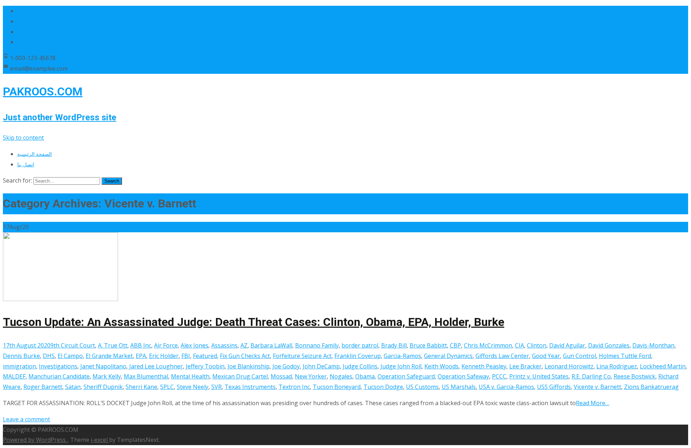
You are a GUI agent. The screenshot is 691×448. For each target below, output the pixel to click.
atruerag (667, 387)
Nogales (341, 376)
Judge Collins (360, 366)
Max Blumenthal (146, 376)
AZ (244, 345)
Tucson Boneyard (337, 387)
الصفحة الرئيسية (34, 154)
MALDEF (14, 376)
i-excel (100, 440)
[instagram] (20, 32)
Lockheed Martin (663, 366)
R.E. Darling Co (591, 376)
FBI (185, 356)
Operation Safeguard (406, 376)
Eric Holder (164, 356)
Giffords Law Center (502, 356)
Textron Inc (294, 387)
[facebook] (20, 11)
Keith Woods (441, 366)
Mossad (281, 376)
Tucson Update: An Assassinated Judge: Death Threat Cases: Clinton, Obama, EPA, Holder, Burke (253, 322)
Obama (365, 376)
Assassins (224, 345)
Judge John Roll (400, 366)
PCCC (499, 376)
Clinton (536, 345)
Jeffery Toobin (205, 366)
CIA (519, 345)
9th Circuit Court (72, 345)
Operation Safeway (463, 376)
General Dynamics (448, 356)
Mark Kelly (106, 376)
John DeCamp (321, 366)
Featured (205, 356)
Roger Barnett (42, 387)
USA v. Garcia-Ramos (506, 387)
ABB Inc (140, 345)
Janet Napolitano (103, 366)
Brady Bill (394, 345)
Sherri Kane (141, 387)
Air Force (166, 345)
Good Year (546, 356)
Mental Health (190, 376)
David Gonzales (608, 345)
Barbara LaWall (271, 345)
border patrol (360, 345)
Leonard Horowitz (569, 366)
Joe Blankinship (248, 366)
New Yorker (311, 376)
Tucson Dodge (383, 387)
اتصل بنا (25, 164)
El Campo (70, 356)
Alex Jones (194, 345)
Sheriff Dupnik (103, 387)
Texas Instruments (250, 387)
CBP (455, 345)
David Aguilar (567, 345)
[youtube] (20, 42)
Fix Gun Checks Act (245, 356)
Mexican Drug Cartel (240, 376)
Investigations (58, 366)
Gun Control (579, 356)
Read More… (592, 403)
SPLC (167, 387)
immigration (19, 366)
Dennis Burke (21, 356)
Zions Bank (639, 387)
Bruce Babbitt (428, 345)
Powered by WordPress (35, 440)
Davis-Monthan (653, 345)
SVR (216, 387)
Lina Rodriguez (616, 366)
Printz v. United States (539, 376)
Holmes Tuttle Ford (625, 356)
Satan (73, 387)
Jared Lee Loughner (156, 366)
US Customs (422, 387)
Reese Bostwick (634, 376)
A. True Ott (112, 345)
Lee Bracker (525, 366)
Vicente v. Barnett (597, 387)
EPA (141, 356)
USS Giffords (554, 387)
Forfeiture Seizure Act (302, 356)
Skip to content (23, 138)
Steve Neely (192, 387)
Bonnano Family (317, 345)
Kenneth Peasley (483, 366)
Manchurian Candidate (59, 376)
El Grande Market (109, 356)
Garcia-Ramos (402, 356)
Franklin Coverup (357, 356)
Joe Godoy (286, 366)
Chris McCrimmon (488, 345)
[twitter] (20, 21)
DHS (49, 356)
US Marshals (459, 387)
